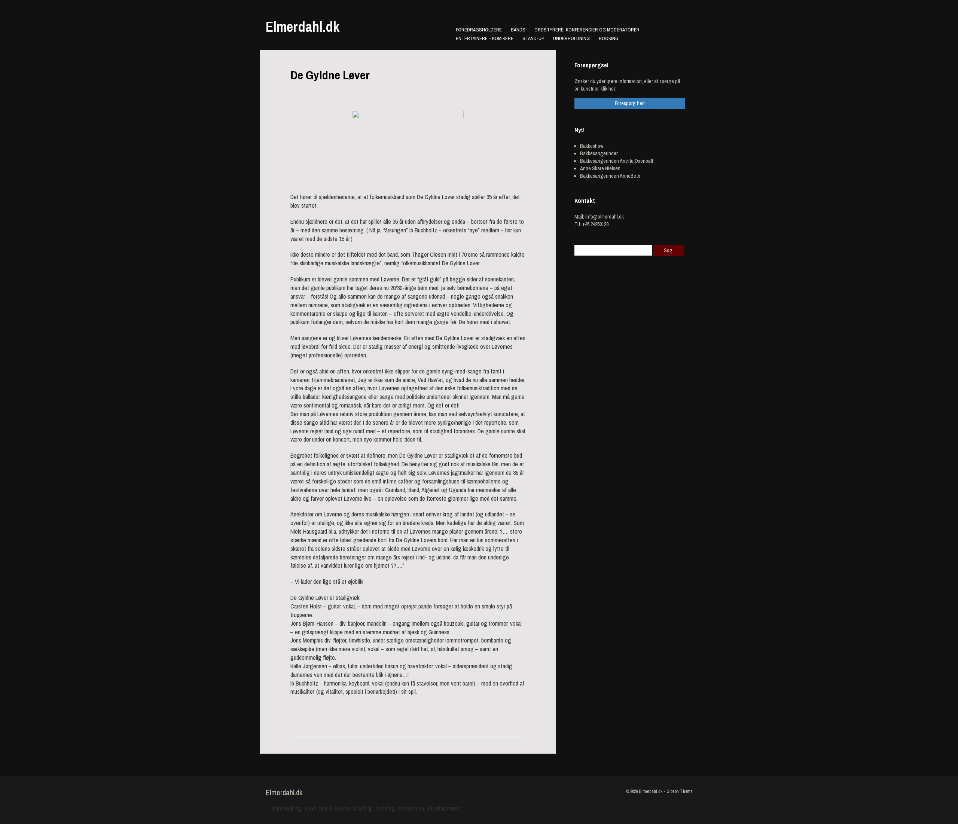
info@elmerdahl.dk (604, 216)
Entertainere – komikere (484, 38)
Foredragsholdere (479, 30)
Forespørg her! (630, 103)
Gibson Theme (679, 791)
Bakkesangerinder (599, 153)
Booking (609, 38)
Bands (518, 30)
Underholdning (571, 38)
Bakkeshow (591, 146)
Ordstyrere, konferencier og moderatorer (587, 30)
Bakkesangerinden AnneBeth (610, 176)
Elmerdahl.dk (302, 26)
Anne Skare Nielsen (600, 168)
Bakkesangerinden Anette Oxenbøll (616, 161)
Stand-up (533, 38)
